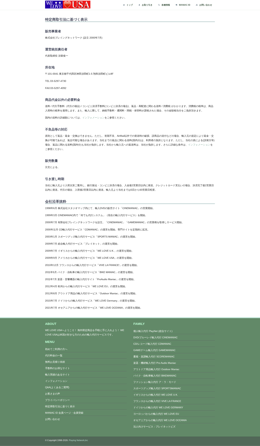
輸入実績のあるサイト (57, 374)
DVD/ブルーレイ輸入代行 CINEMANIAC (155, 337)
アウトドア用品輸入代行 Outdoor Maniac (156, 369)
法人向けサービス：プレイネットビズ (154, 426)
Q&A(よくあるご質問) (57, 387)
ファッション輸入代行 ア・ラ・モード (154, 382)
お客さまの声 (52, 393)
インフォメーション (93, 117)
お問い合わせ (205, 5)
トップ (129, 5)
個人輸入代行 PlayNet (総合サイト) (152, 331)
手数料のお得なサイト (57, 368)
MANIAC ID (184, 5)
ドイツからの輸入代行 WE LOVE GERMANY (158, 407)
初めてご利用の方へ (56, 349)
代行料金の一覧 (53, 355)
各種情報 (165, 5)
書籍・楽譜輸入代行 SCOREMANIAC (154, 356)
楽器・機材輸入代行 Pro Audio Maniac (154, 362)
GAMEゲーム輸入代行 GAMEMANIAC (154, 350)
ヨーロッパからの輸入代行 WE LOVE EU (156, 413)
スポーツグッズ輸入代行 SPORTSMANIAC (157, 388)
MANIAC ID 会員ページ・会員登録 (64, 412)
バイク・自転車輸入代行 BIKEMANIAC (154, 375)
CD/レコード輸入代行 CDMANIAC (152, 343)
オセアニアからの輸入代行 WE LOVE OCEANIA (160, 420)
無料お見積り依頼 (55, 361)
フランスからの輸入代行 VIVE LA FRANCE (157, 401)
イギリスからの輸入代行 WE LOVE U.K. (155, 394)
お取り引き (147, 5)
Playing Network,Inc (78, 440)
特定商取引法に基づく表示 (60, 406)
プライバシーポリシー (57, 400)
